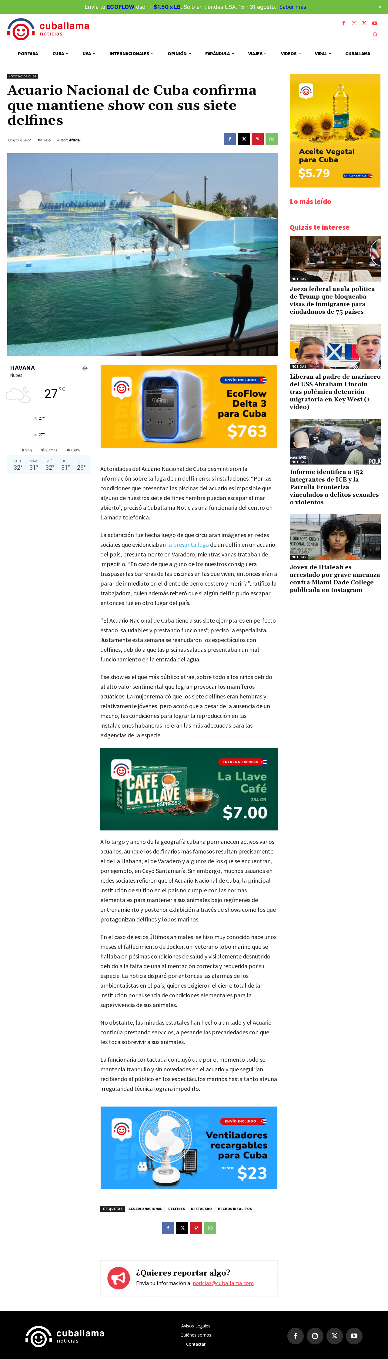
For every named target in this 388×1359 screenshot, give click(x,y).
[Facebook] (343, 23)
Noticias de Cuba (22, 76)
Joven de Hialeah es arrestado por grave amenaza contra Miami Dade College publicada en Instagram (335, 579)
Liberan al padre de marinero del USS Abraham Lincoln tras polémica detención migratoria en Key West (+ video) (335, 392)
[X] (364, 23)
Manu (74, 140)
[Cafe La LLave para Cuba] (189, 789)
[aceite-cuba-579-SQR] (335, 185)
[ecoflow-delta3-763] (189, 446)
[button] (375, 34)
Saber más (292, 7)
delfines (176, 1208)
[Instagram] (354, 23)
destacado (201, 1208)
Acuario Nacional (145, 1208)
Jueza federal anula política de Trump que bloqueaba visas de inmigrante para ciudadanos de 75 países (332, 301)
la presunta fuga (188, 544)
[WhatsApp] (272, 139)
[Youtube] (374, 23)
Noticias (299, 279)
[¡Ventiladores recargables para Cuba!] (189, 1187)
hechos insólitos (235, 1208)
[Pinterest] (258, 139)
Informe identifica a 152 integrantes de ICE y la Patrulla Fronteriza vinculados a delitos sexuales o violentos (334, 487)
